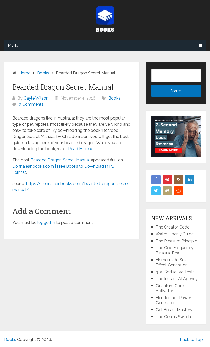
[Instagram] (178, 179)
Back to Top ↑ (193, 339)
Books (114, 98)
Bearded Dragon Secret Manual (60, 160)
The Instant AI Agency (177, 278)
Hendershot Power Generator (173, 300)
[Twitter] (156, 191)
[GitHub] (167, 191)
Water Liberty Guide (175, 234)
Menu (13, 45)
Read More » (80, 148)
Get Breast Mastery (174, 309)
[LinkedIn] (189, 179)
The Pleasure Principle (176, 240)
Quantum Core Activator (170, 288)
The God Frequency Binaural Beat (174, 250)
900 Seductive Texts (175, 271)
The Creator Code (173, 227)
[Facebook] (156, 179)
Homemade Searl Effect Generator (172, 262)
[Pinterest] (167, 179)
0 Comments (31, 104)
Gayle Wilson (36, 98)
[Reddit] (178, 191)
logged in (46, 222)
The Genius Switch (173, 316)
